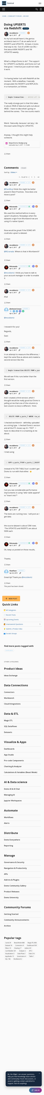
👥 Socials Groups (10, 633)
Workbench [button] (18, 959)
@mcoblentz (9, 273)
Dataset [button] (8, 945)
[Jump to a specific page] (38, 177)
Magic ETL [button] (32, 943)
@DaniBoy (8, 189)
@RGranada (9, 251)
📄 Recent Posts (10, 615)
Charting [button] (17, 948)
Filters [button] (8, 948)
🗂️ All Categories (10, 610)
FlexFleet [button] (13, 571)
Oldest (13, 172)
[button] (6, 34)
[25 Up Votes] (28, 33)
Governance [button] (21, 956)
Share (7, 154)
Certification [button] (9, 650)
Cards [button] (8, 943)
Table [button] (31, 956)
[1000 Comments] (17, 311)
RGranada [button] (13, 207)
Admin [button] (28, 948)
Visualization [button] (9, 954)
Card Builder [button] (10, 951)
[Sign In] (41, 9)
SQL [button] (7, 959)
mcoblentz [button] (13, 33)
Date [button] (32, 954)
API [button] (30, 951)
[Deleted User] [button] (15, 309)
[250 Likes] (20, 311)
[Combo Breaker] (10, 311)
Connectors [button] (19, 945)
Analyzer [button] (22, 951)
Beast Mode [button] (19, 943)
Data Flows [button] (21, 954)
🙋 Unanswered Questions (22, 624)
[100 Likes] (33, 207)
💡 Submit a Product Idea (13, 629)
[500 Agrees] (14, 311)
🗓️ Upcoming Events (11, 619)
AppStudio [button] (9, 956)
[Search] (37, 9)
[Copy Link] (19, 35)
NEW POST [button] (13, 598)
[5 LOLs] (23, 311)
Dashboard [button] (32, 945)
